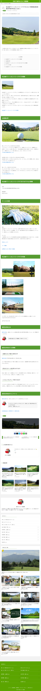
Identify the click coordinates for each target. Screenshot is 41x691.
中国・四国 (6, 537)
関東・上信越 (6, 529)
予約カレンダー (5, 242)
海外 (5, 542)
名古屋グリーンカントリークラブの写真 (14, 66)
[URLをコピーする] (26, 433)
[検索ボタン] (1, 1)
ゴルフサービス (7, 522)
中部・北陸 (6, 532)
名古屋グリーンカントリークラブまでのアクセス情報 (16, 63)
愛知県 (4, 10)
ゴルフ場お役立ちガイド (8, 519)
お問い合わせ (30, 687)
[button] (15, 433)
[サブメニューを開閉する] (38, 527)
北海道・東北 (6, 527)
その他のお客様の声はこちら (8, 152)
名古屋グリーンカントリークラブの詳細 (10, 110)
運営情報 (13, 687)
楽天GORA (4, 332)
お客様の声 (8, 61)
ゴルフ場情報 (8, 455)
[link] (15, 452)
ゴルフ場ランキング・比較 (9, 524)
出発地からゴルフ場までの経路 (8, 249)
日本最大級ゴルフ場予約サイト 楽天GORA (10, 411)
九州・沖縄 (6, 539)
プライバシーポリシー (23, 687)
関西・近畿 (6, 534)
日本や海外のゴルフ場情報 (20, 1)
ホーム (10, 687)
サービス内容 (8, 64)
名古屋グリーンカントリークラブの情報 (14, 59)
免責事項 (17, 687)
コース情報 (4, 245)
